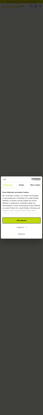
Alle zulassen (21, 220)
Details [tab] (21, 185)
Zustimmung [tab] (7, 185)
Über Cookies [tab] (35, 185)
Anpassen (20, 227)
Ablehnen (21, 234)
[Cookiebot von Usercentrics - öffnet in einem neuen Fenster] (31, 179)
